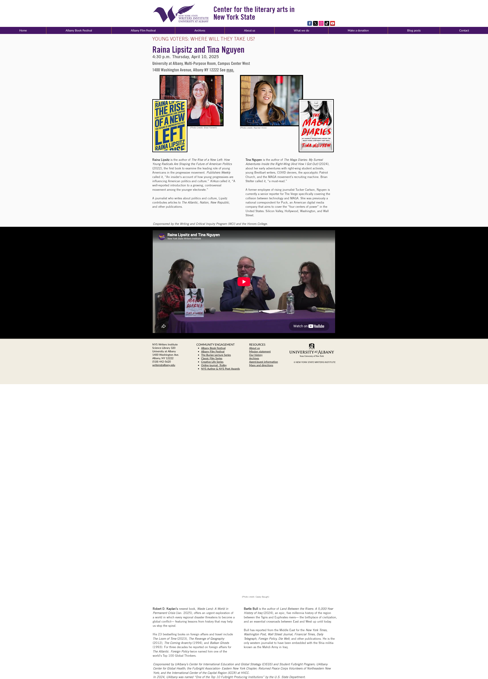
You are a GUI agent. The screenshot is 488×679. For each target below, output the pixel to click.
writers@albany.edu (163, 365)
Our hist (254, 354)
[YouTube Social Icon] (332, 23)
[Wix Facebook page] (309, 23)
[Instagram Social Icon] (321, 23)
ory (260, 354)
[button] (249, 30)
